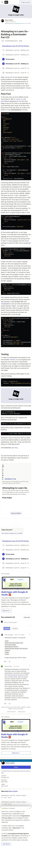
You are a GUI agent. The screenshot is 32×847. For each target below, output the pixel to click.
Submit (7, 628)
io (14, 99)
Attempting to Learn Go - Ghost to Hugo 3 (13, 796)
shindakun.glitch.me (19, 23)
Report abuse (21, 711)
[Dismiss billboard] (30, 808)
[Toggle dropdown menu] (29, 573)
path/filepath (5, 101)
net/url (18, 99)
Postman (13, 359)
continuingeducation (11, 41)
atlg (20, 41)
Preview (15, 628)
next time (14, 448)
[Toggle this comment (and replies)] (2, 637)
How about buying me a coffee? (12, 533)
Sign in (10, 708)
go (3, 41)
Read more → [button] (6, 610)
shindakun (8, 479)
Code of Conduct (11, 711)
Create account (25, 2)
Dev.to (24, 494)
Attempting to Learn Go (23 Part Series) (15, 46)
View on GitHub (16, 513)
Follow (16, 767)
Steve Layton (9, 20)
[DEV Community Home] (6, 2)
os (22, 99)
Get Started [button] (6, 844)
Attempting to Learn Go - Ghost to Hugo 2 (13, 803)
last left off (11, 77)
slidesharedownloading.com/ (16, 675)
